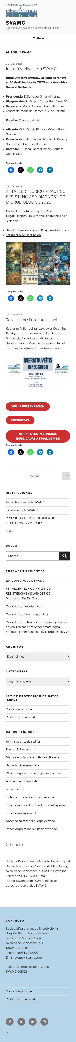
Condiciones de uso (19, 709)
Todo (9, 531)
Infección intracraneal (21, 813)
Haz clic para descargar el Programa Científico (37, 230)
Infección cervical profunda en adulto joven (35, 805)
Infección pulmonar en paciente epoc (31, 829)
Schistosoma (15, 789)
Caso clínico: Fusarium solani (31, 319)
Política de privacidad (20, 717)
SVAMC (16, 23)
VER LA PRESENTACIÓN (27, 406)
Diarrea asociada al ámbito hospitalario (32, 757)
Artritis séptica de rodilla (23, 741)
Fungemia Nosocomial (21, 749)
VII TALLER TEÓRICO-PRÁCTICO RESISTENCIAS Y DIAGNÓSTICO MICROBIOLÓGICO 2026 (35, 197)
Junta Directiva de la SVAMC (31, 69)
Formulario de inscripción (23, 235)
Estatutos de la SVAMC (22, 510)
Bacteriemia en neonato (22, 765)
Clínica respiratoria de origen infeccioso (33, 773)
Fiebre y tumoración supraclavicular (30, 797)
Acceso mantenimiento (22, 781)
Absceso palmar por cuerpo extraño (30, 821)
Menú (40, 38)
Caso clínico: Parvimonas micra (27, 614)
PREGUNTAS (20, 420)
